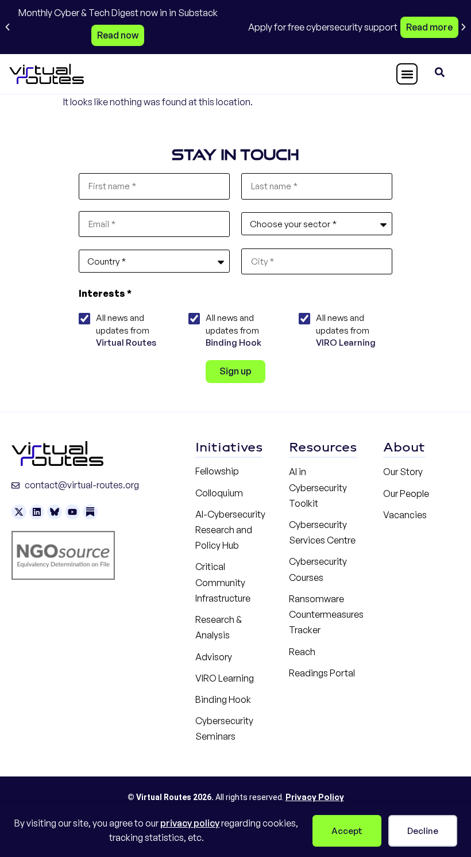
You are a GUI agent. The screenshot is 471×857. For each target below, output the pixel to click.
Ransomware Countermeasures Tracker (326, 614)
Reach (302, 651)
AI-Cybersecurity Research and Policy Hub (230, 529)
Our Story (403, 471)
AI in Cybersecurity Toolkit (318, 487)
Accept (346, 830)
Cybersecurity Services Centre (322, 532)
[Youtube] (72, 511)
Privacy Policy (314, 797)
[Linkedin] (36, 511)
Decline (422, 830)
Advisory (213, 657)
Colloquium (219, 493)
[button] (7, 27)
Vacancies (405, 515)
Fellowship (217, 471)
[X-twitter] (18, 511)
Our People (406, 493)
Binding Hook (233, 342)
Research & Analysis (218, 627)
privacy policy (189, 823)
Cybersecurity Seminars (224, 728)
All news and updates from (126, 330)
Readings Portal (322, 673)
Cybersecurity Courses (318, 569)
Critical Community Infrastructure (222, 582)
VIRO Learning (346, 342)
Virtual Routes (126, 342)
